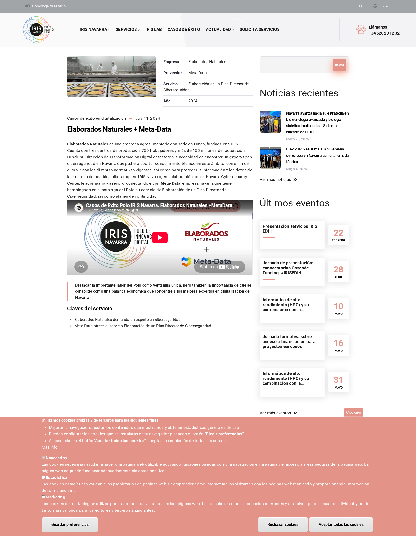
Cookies (353, 412)
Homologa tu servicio (48, 6)
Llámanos (378, 27)
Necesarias (56, 457)
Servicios (126, 29)
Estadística (56, 477)
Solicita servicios (260, 29)
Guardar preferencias (70, 524)
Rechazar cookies (282, 524)
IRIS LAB (153, 29)
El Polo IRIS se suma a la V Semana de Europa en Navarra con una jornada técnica (317, 155)
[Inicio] (39, 29)
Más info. (50, 447)
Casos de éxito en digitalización (96, 118)
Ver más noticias (275, 179)
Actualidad (218, 29)
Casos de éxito (184, 29)
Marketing (55, 497)
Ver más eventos (275, 413)
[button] (101, 91)
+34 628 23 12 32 (384, 33)
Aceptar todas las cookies (341, 524)
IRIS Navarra (93, 29)
